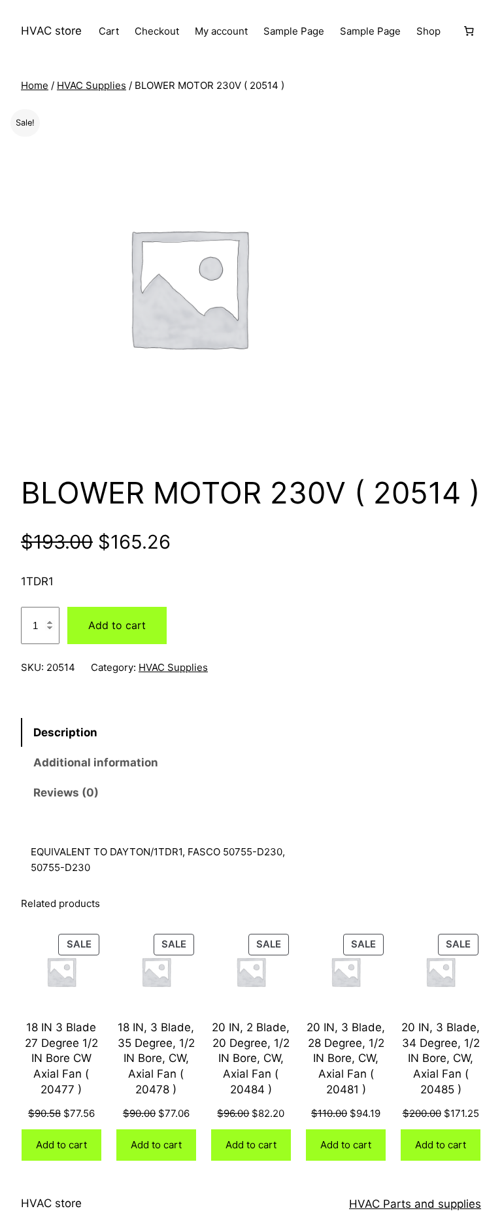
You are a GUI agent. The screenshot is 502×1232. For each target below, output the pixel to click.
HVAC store (51, 30)
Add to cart (117, 625)
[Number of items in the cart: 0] (468, 31)
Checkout (157, 31)
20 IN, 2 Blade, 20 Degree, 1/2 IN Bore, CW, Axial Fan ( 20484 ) (251, 1058)
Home (34, 85)
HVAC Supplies (91, 85)
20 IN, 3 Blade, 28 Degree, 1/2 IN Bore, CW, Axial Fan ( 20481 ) (346, 1058)
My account (221, 31)
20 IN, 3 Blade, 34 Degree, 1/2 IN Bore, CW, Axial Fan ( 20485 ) (440, 1058)
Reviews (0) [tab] (66, 792)
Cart (109, 31)
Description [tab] (65, 732)
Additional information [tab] (95, 762)
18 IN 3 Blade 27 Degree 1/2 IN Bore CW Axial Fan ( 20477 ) (61, 1058)
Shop (428, 31)
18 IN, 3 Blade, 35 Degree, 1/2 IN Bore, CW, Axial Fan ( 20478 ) (156, 1058)
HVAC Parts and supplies (415, 1203)
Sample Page (293, 31)
